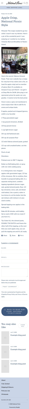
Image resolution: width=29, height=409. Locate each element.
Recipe (3, 14)
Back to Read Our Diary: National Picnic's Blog (15, 311)
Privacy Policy (11, 294)
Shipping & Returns (7, 387)
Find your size (5, 391)
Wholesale (4, 394)
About (3, 380)
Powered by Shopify (14, 407)
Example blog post (18, 335)
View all (23, 325)
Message (5, 266)
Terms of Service (22, 294)
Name (3, 248)
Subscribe (6, 400)
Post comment (10, 286)
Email (4, 257)
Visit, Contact (5, 384)
